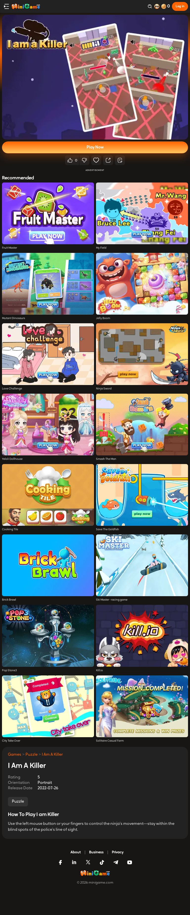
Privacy (117, 852)
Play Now (95, 147)
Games (14, 755)
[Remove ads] (156, 6)
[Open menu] (6, 6)
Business (96, 852)
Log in (180, 6)
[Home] (26, 6)
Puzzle (31, 755)
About (76, 852)
